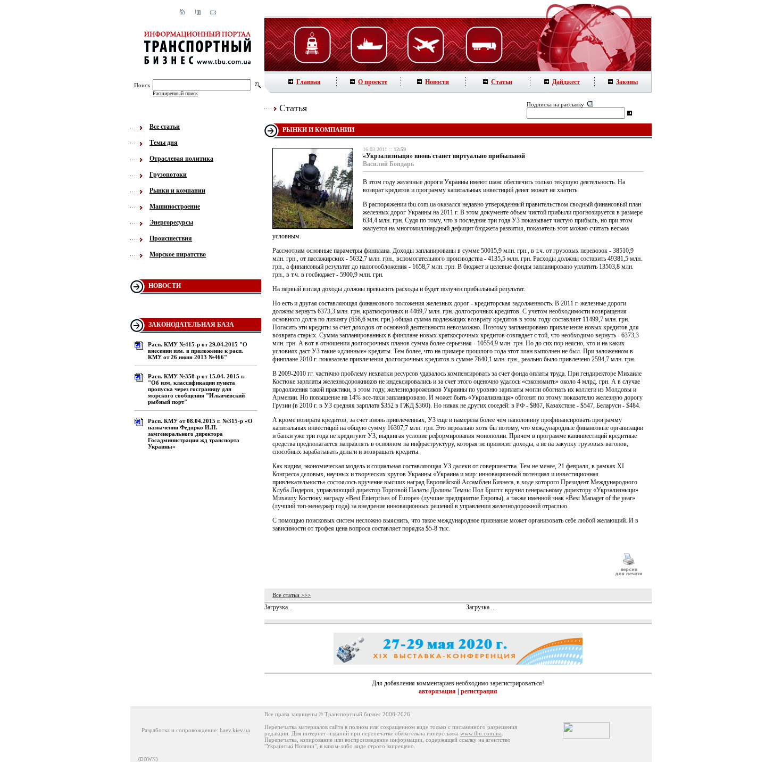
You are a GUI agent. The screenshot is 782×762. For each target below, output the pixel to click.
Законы (627, 82)
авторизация (437, 691)
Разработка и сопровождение (179, 730)
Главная (308, 82)
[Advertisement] (438, 565)
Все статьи (164, 126)
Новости (437, 82)
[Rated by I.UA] (586, 736)
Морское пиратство (177, 254)
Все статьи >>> (291, 595)
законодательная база (191, 324)
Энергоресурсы (171, 222)
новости (164, 285)
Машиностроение (174, 206)
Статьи (501, 82)
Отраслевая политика (181, 158)
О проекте (372, 82)
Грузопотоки (168, 174)
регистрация (479, 691)
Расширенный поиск (175, 93)
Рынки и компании (177, 190)
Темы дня (163, 142)
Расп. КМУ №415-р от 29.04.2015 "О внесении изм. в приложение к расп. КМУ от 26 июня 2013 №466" (197, 350)
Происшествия (170, 238)
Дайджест (566, 82)
